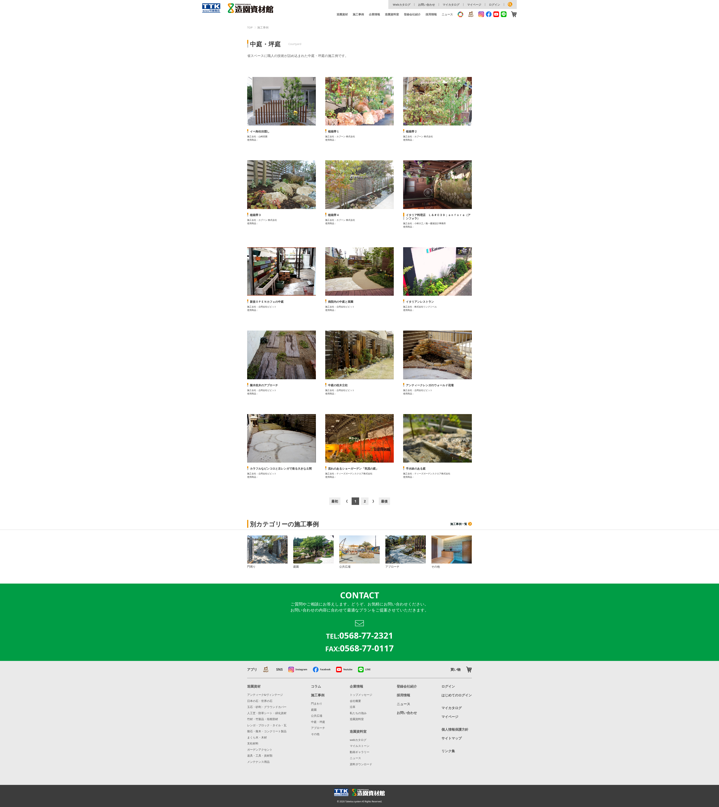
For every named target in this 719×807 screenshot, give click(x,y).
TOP (250, 27)
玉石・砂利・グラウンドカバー (266, 707)
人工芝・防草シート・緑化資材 (266, 713)
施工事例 (358, 14)
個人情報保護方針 (455, 729)
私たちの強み (358, 713)
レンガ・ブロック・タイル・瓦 (266, 725)
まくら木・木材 (257, 737)
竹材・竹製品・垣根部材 (262, 719)
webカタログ (358, 740)
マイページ (474, 4)
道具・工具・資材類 (259, 755)
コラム (316, 686)
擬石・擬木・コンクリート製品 (266, 731)
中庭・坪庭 (318, 722)
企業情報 (374, 14)
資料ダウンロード (361, 764)
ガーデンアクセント (259, 749)
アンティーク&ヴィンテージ (265, 695)
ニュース (447, 14)
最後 (384, 501)
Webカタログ (401, 4)
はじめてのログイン (457, 695)
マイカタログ (451, 4)
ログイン (494, 4)
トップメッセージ (361, 695)
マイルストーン (359, 746)
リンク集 (448, 751)
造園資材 (342, 14)
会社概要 (355, 701)
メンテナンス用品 (258, 762)
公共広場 (316, 715)
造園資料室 (392, 14)
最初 (334, 501)
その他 (315, 734)
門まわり (316, 703)
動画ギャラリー (359, 752)
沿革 (352, 707)
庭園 (314, 709)
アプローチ (318, 728)
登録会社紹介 (412, 14)
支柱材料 (252, 743)
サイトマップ (452, 738)
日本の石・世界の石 (259, 701)
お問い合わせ (426, 4)
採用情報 (431, 14)
